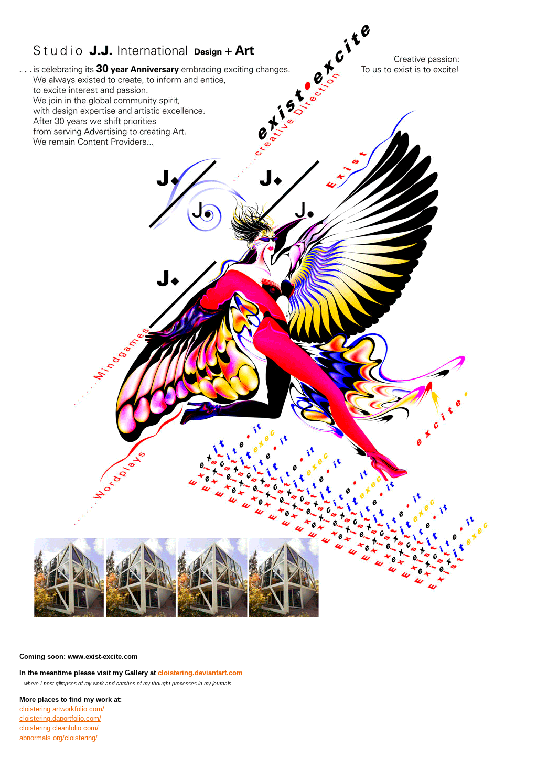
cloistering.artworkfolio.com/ (61, 709)
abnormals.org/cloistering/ (58, 738)
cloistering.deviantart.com (200, 673)
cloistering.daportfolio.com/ (60, 718)
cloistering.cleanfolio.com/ (59, 728)
